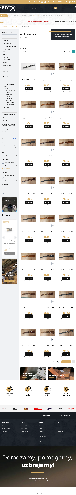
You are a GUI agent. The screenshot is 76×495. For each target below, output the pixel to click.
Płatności (23, 436)
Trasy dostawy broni (26, 433)
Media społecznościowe (45, 433)
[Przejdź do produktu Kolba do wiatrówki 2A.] (47, 332)
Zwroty (22, 439)
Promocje (4, 426)
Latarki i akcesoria (7, 65)
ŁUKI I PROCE (6, 107)
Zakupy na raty (24, 431)
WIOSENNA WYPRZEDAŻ (9, 37)
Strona (65, 51)
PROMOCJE (5, 40)
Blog (40, 441)
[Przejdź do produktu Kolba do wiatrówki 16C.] (66, 218)
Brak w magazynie (9, 162)
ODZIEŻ (4, 117)
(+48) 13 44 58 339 (11, 414)
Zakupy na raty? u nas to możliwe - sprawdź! (38, 21)
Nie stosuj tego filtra (9, 175)
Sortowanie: (23, 48)
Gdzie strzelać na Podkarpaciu (46, 439)
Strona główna (4, 26)
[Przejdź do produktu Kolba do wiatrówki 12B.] (28, 142)
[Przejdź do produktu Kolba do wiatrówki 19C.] (66, 256)
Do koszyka (29, 88)
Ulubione (4, 431)
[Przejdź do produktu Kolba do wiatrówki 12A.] (66, 104)
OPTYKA (5, 62)
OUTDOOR (5, 72)
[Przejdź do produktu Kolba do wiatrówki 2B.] (66, 332)
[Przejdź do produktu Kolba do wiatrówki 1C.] (47, 294)
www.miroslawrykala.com (41, 480)
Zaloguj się (60, 431)
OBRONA (5, 54)
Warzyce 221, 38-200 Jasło (45, 2)
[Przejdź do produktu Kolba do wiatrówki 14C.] (47, 180)
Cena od (4, 145)
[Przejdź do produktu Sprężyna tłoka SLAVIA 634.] (28, 66)
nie (5, 180)
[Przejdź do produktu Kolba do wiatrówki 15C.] (28, 218)
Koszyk (59, 428)
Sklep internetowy (36, 493)
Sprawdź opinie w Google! (65, 415)
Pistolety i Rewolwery (9, 84)
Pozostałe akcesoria (10, 102)
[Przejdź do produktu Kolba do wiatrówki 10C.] (66, 66)
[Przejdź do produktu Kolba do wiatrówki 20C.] (66, 294)
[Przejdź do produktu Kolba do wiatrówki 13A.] (47, 142)
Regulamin (60, 433)
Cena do (13, 145)
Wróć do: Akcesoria (8, 131)
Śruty (5, 86)
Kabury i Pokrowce (10, 90)
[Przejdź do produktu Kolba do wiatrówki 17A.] (28, 256)
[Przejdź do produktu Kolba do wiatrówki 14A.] (28, 180)
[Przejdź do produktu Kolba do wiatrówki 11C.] (47, 104)
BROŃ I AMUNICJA (7, 43)
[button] (55, 8)
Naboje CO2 (9, 92)
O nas (40, 426)
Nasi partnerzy (42, 436)
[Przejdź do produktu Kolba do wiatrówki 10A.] (47, 66)
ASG (4, 111)
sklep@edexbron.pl (59, 1)
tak (5, 178)
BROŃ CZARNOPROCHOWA (9, 46)
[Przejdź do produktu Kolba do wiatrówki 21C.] (28, 332)
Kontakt (41, 431)
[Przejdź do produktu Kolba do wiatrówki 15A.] (66, 180)
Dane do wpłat (24, 428)
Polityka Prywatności (63, 426)
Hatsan (6, 155)
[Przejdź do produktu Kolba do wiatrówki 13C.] (66, 142)
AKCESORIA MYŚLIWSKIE (9, 114)
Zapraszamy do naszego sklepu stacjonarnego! (65, 21)
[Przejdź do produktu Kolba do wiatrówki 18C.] (47, 256)
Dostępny (7, 165)
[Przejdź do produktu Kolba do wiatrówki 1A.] (28, 294)
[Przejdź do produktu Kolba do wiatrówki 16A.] (47, 218)
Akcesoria (18, 26)
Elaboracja (5, 68)
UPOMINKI (5, 120)
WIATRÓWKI (11, 26)
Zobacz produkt (9, 253)
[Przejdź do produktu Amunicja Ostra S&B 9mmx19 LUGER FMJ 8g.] (9, 230)
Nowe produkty (6, 428)
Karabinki (6, 82)
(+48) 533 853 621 (28, 414)
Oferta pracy (34, 1)
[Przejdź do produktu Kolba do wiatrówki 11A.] (28, 104)
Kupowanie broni (25, 426)
